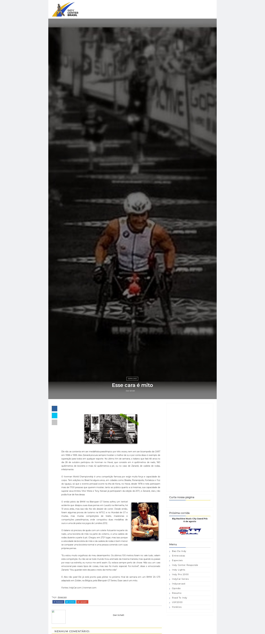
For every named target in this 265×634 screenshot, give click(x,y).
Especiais (132, 379)
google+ (83, 602)
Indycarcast (179, 583)
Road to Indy (179, 598)
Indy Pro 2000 (180, 574)
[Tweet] (54, 415)
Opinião (176, 588)
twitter (71, 602)
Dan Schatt (130, 391)
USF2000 (177, 602)
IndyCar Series (180, 579)
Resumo (176, 593)
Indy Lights (178, 570)
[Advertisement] (189, 447)
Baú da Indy (179, 551)
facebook (59, 602)
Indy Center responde (185, 565)
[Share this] (54, 408)
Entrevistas (178, 555)
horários (176, 607)
